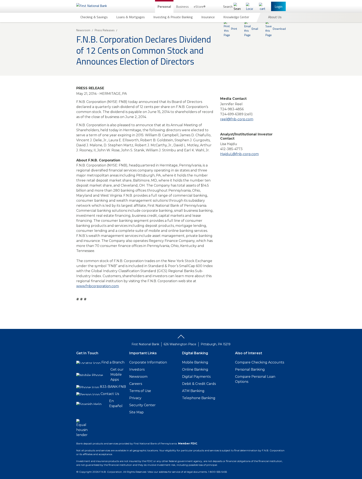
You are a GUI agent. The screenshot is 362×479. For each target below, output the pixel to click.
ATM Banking (193, 391)
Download (279, 28)
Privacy (135, 398)
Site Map (136, 412)
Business (182, 6)
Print (234, 28)
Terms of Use (140, 391)
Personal (164, 6)
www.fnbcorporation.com (97, 286)
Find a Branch (112, 362)
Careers (135, 384)
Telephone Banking (198, 398)
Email (255, 28)
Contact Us (110, 394)
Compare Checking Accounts (259, 362)
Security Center (142, 405)
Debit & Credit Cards (199, 384)
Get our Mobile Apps (117, 374)
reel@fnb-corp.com (236, 119)
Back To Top (181, 338)
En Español (116, 403)
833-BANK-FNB (113, 387)
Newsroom (138, 377)
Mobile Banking (195, 362)
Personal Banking (250, 369)
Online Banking (195, 369)
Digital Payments (196, 377)
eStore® (200, 6)
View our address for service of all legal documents (177, 471)
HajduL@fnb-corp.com (239, 154)
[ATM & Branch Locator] (249, 6)
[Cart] (262, 6)
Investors (137, 369)
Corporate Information (148, 362)
